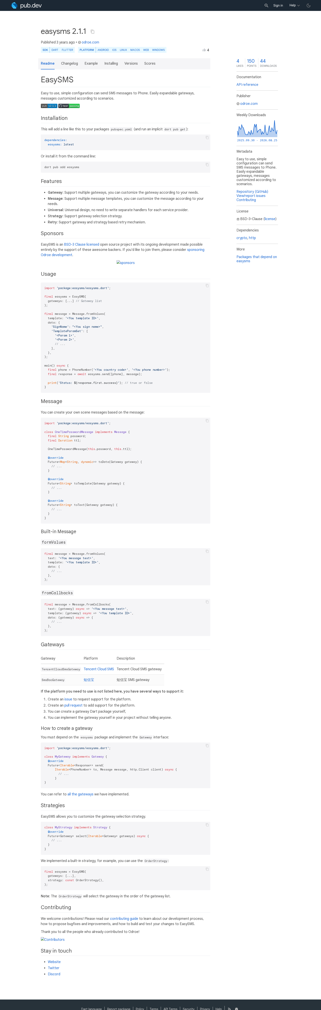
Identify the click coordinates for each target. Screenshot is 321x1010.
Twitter (53, 968)
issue (68, 699)
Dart (55, 50)
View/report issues (251, 196)
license (270, 219)
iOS (114, 50)
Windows (158, 50)
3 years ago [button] (66, 42)
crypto (241, 238)
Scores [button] (149, 63)
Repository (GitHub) (252, 192)
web (146, 50)
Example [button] (91, 63)
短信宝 (89, 680)
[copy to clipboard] (207, 137)
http (252, 238)
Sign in (278, 5)
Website (54, 962)
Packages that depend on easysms (256, 259)
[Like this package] (204, 50)
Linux (123, 50)
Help (293, 5)
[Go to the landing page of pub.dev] (26, 5)
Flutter (67, 50)
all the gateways (80, 794)
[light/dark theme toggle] (308, 5)
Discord (54, 974)
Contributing (246, 200)
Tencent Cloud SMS (99, 669)
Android (103, 50)
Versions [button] (131, 63)
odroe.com (90, 42)
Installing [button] (111, 63)
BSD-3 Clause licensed (81, 244)
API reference (247, 85)
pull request (73, 705)
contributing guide (124, 919)
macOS (135, 50)
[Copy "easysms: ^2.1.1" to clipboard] (92, 31)
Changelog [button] (69, 63)
